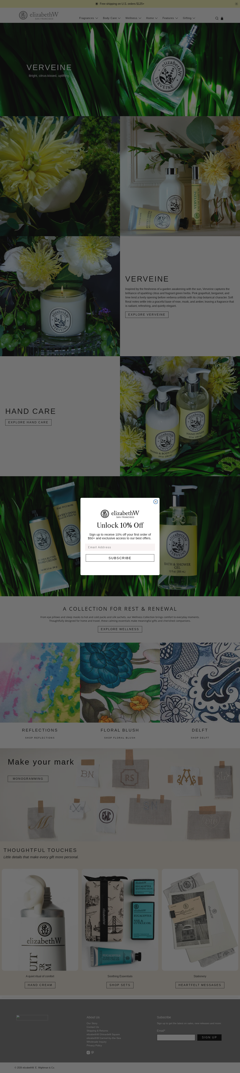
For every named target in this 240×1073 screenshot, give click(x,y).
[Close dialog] (156, 502)
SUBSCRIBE (120, 558)
